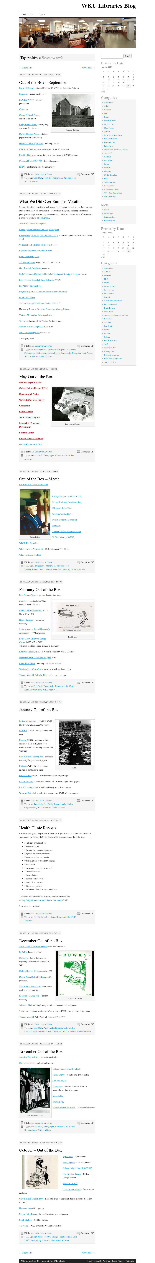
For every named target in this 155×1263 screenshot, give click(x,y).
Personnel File (25, 775)
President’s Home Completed (64, 519)
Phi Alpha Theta (26, 781)
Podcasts (107, 167)
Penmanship (29, 352)
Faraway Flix (109, 124)
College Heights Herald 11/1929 (66, 1068)
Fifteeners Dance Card (61, 507)
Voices (22, 320)
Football (47, 177)
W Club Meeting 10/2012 (63, 537)
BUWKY (23, 730)
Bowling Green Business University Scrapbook (39, 229)
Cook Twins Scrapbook (29, 256)
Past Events (108, 160)
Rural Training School (28, 787)
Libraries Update (26, 651)
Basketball (37, 804)
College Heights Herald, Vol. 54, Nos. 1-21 (37, 235)
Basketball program (27, 721)
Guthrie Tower (26, 411)
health (46, 917)
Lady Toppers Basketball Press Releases (36, 279)
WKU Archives (31, 181)
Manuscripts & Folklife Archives (116, 149)
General (107, 131)
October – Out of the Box (40, 1150)
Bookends (107, 109)
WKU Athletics (45, 356)
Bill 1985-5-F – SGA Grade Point (33, 484)
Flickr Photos (109, 128)
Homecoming (25, 1208)
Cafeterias (23, 109)
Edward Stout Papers (72, 1174)
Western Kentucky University (57, 569)
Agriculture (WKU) (41, 1236)
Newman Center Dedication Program (35, 657)
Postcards (57, 1086)
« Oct (103, 91)
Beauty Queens (69, 1162)
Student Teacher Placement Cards (66, 531)
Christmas (23, 958)
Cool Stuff (37, 177)
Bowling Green (39, 349)
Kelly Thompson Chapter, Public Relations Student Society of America (49, 274)
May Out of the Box (36, 376)
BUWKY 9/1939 (26, 99)
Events (106, 117)
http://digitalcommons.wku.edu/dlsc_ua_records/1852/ (45, 900)
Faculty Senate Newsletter (30, 610)
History (53, 917)
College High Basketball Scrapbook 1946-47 (38, 244)
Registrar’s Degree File (29, 995)
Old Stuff (107, 156)
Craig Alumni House (28, 124)
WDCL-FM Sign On (28, 543)
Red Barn (56, 525)
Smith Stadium (25, 1219)
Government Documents (113, 135)
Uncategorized (109, 185)
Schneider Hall (25, 1005)
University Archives (43, 174)
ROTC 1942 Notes (27, 297)
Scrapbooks (66, 352)
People (106, 164)
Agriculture (68, 1156)
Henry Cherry (58, 1074)
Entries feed (108, 213)
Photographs (57, 177)
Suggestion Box (110, 182)
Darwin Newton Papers (29, 133)
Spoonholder (58, 1095)
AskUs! (107, 106)
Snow (21, 1011)
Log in (106, 209)
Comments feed (109, 217)
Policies (28, 14)
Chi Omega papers (27, 1062)
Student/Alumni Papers (82, 352)
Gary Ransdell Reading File (31, 756)
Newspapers (71, 349)
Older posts (25, 67)
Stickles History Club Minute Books (34, 303)
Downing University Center (31, 143)
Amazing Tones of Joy (28, 1057)
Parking (22, 766)
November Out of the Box (41, 1051)
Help (42, 14)
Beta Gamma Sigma (27, 595)
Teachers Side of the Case (30, 669)
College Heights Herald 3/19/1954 (67, 496)
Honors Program (26, 619)
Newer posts (88, 67)
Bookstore (23, 93)
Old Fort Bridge (59, 1080)
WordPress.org (109, 220)
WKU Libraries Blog (108, 5)
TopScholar (44, 217)
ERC (106, 113)
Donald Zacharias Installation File (66, 502)
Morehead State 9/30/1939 (30, 160)
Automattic (130, 1261)
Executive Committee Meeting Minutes (53, 309)
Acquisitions (108, 102)
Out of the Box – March (39, 479)
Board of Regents (26, 88)
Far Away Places (110, 120)
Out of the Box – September (43, 82)
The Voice (23, 1225)
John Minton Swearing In (30, 986)
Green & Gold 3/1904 (61, 513)
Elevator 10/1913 (70, 1183)
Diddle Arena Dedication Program (34, 976)
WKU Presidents (84, 1031)
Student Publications (38, 1031)
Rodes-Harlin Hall (27, 663)
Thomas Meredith (26, 1016)
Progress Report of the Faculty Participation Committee (43, 291)
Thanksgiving (58, 1101)
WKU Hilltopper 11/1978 (30, 554)
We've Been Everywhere (113, 193)
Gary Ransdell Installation (30, 268)
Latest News (108, 146)
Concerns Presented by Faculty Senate (35, 250)
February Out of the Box (40, 589)
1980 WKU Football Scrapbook (32, 223)
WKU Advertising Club (29, 332)
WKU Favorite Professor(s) (31, 548)
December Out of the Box (41, 940)
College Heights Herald (29, 970)
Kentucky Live (109, 142)
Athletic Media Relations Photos (33, 946)
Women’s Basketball (27, 793)
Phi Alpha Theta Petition (30, 285)
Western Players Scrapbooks (31, 326)
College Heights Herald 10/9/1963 (77, 1168)
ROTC (22, 166)
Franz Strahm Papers (72, 1189)
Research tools (70, 177)
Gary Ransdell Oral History (31, 1198)
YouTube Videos (110, 196)
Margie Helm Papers (28, 1214)
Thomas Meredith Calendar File (32, 675)
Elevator (22, 740)
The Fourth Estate (27, 262)
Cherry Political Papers (29, 115)
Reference (107, 171)
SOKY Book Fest (110, 175)
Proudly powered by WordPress (98, 1261)
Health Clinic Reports (37, 827)
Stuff (106, 178)
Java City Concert (110, 138)
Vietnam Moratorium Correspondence (35, 315)
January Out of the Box (39, 709)
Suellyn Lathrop (30, 75)
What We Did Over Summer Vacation (51, 201)
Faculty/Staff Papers (56, 349)
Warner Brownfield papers (64, 1107)
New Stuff (108, 153)
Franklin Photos (26, 155)
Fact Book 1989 (26, 149)
